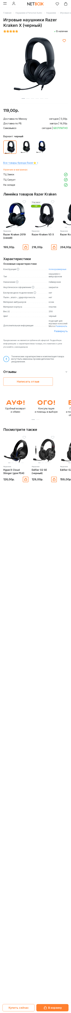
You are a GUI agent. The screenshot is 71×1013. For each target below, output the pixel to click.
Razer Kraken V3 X (43, 234)
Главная (7, 13)
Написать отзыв (28, 381)
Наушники (51, 13)
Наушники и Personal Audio (29, 13)
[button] (33, 419)
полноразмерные (57, 269)
